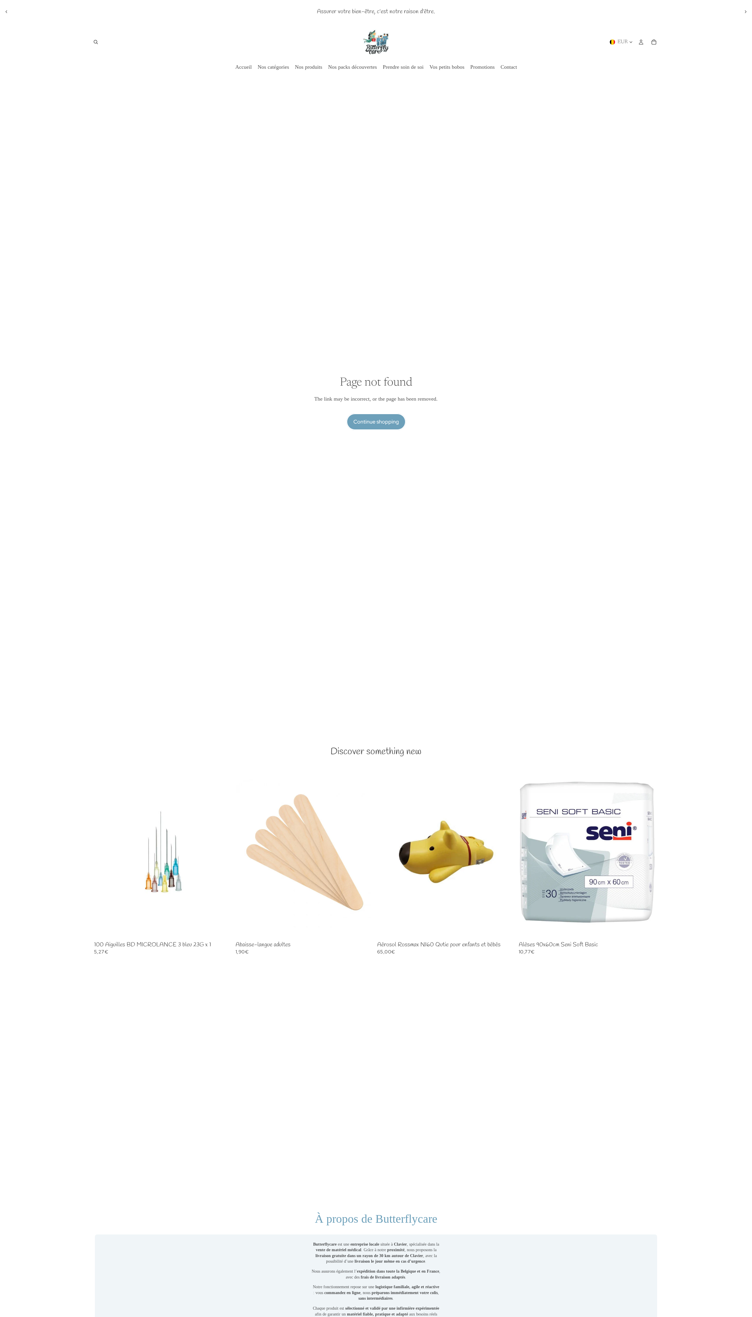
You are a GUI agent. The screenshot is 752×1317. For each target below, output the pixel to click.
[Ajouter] (224, 930)
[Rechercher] (95, 42)
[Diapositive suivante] (745, 11)
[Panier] (653, 42)
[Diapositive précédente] (6, 11)
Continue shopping (376, 421)
